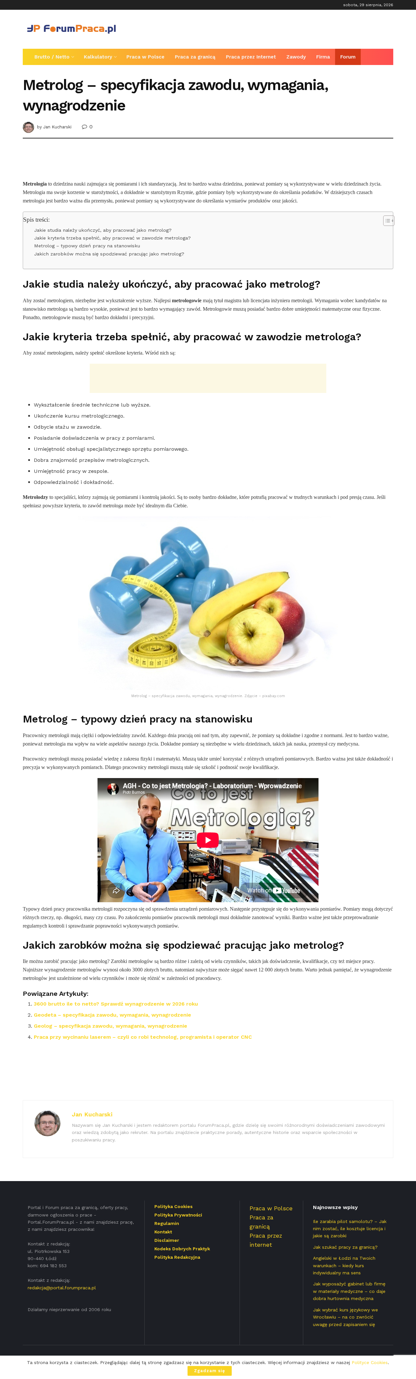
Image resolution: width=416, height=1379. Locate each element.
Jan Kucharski (57, 126)
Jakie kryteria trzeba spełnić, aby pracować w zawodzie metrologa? (112, 238)
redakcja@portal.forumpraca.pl (62, 1287)
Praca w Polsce (145, 57)
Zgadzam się (209, 1370)
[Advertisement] (275, 28)
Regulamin (166, 1223)
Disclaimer (166, 1240)
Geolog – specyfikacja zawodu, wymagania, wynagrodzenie (110, 1026)
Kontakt (163, 1231)
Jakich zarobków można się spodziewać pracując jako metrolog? (109, 254)
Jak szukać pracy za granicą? (345, 1247)
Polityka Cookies (173, 1206)
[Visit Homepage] (71, 29)
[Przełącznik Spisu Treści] (385, 220)
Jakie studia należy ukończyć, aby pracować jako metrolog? (103, 230)
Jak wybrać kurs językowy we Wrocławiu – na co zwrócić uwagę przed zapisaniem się (345, 1317)
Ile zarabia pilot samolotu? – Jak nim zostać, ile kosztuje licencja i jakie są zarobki (349, 1229)
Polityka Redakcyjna (177, 1257)
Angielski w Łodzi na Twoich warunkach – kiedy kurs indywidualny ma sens (344, 1265)
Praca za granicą (195, 57)
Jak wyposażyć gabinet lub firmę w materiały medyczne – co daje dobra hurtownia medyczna (349, 1291)
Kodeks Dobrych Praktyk (182, 1248)
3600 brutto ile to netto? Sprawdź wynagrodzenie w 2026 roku (116, 1004)
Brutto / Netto (52, 57)
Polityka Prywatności (178, 1214)
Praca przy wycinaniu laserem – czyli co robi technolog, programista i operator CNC (143, 1037)
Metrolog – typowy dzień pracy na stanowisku (87, 246)
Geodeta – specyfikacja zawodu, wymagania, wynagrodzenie (112, 1015)
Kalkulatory (98, 57)
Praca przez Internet (251, 57)
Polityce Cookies (370, 1362)
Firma (323, 57)
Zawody (296, 57)
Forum (348, 57)
